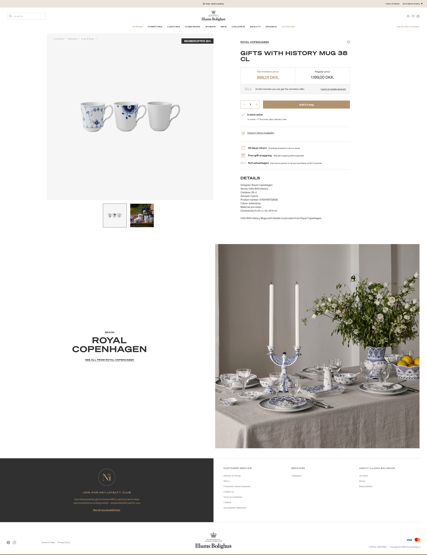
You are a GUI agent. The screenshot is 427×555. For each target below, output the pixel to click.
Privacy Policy (64, 542)
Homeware (58, 38)
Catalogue (296, 475)
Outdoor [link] (288, 26)
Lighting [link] (173, 26)
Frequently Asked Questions (237, 486)
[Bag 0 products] (418, 16)
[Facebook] (8, 542)
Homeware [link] (192, 26)
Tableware (73, 38)
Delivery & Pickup (232, 475)
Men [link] (224, 26)
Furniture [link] (155, 26)
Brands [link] (271, 26)
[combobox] (27, 16)
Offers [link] (137, 26)
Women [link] (210, 26)
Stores (362, 481)
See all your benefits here (106, 509)
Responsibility (365, 486)
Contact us (229, 491)
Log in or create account (333, 89)
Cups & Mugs (88, 38)
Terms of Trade (48, 542)
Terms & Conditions (233, 497)
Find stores (393, 4)
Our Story (363, 475)
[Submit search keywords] (10, 16)
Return (227, 481)
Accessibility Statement (235, 507)
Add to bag (306, 104)
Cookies (227, 502)
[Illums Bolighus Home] (213, 15)
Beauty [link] (255, 26)
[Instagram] (14, 542)
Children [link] (238, 26)
